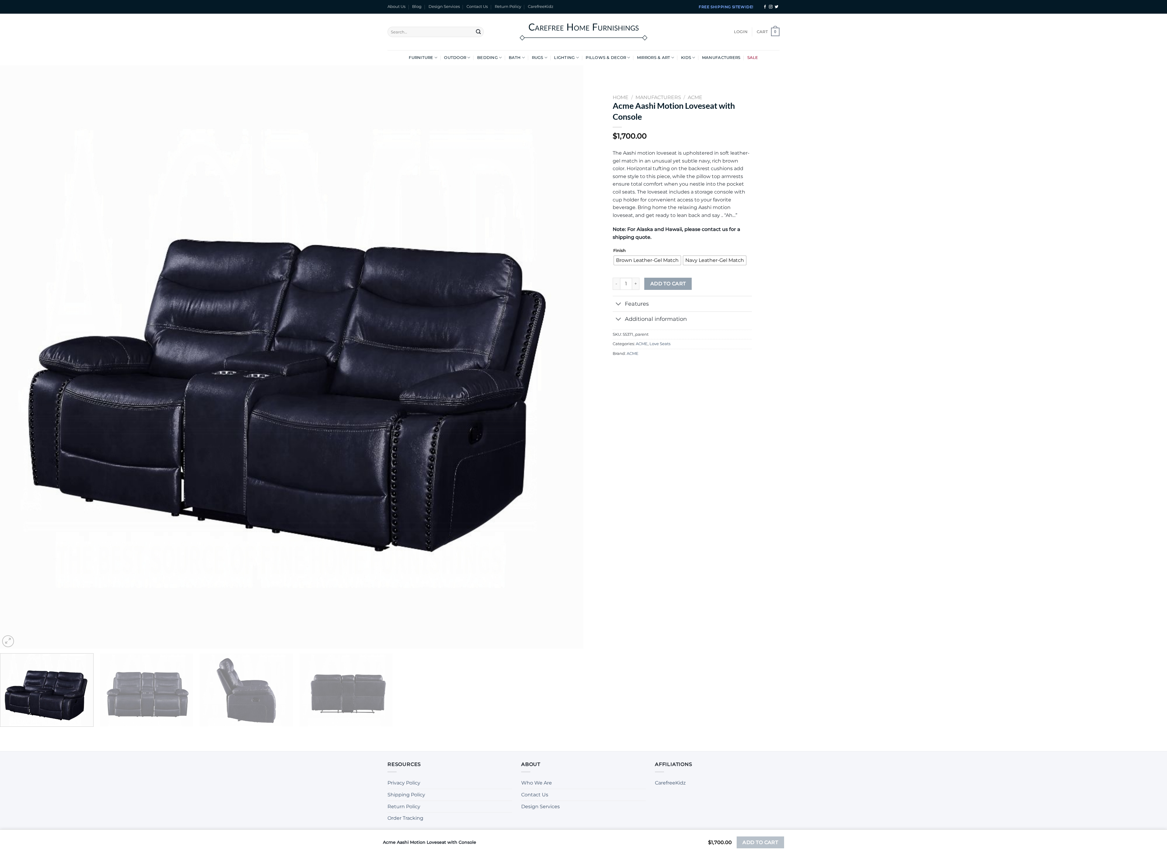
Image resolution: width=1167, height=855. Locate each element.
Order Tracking (405, 818)
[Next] (564, 357)
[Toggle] (619, 304)
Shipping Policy (406, 795)
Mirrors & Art (653, 57)
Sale (752, 57)
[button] (741, 32)
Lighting (564, 57)
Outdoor (455, 57)
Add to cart (668, 284)
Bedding (487, 57)
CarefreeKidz (540, 6)
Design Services (444, 6)
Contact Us (477, 6)
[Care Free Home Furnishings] (583, 31)
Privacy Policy (403, 783)
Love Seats (659, 344)
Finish (619, 251)
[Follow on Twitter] (776, 7)
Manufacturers (721, 57)
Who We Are (536, 783)
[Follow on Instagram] (771, 7)
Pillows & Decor (606, 57)
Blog (417, 6)
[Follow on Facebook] (765, 7)
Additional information (656, 319)
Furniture (421, 57)
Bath (515, 57)
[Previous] (19, 357)
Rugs (537, 57)
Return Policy (508, 6)
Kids (686, 57)
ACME (642, 344)
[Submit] (478, 32)
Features (637, 303)
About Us (396, 6)
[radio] (647, 260)
